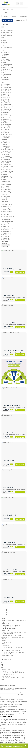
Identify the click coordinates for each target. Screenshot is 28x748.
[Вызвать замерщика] (17, 3)
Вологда (16, 732)
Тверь (20, 742)
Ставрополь (3, 742)
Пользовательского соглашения (14, 721)
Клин (5, 735)
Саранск (17, 740)
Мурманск (3, 737)
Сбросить (5, 246)
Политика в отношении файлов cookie (12, 652)
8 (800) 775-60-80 (6, 654)
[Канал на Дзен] (2, 668)
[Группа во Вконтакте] (2, 661)
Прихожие (19, 620)
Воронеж (21, 732)
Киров (2, 735)
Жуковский (17, 734)
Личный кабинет (5, 669)
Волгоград (11, 732)
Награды (12, 627)
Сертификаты (5, 627)
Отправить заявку (6, 716)
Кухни (3, 620)
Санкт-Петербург (10, 740)
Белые (14, 16)
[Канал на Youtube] (2, 664)
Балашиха (14, 730)
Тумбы (24, 620)
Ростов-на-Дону (22, 739)
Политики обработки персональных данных (13, 722)
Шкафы (13, 620)
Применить (5, 244)
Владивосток (21, 730)
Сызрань (10, 742)
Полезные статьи (12, 629)
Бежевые (6, 16)
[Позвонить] (21, 3)
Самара (2, 740)
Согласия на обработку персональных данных (11, 700)
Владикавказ (4, 732)
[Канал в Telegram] (2, 666)
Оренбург (14, 739)
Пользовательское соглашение (10, 650)
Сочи (21, 740)
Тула (23, 742)
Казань (23, 734)
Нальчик (9, 737)
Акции (3, 622)
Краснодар (10, 735)
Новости (3, 629)
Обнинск (8, 739)
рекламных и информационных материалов (13, 709)
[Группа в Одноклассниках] (1, 663)
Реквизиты (17, 625)
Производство (19, 627)
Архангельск (7, 730)
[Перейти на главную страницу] (5, 3)
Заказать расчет (20, 272)
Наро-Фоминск (16, 737)
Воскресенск (4, 734)
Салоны (11, 625)
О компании (5, 625)
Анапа (2, 730)
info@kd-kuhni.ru (6, 645)
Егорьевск (11, 734)
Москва (23, 735)
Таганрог (15, 742)
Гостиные (8, 620)
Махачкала (17, 735)
